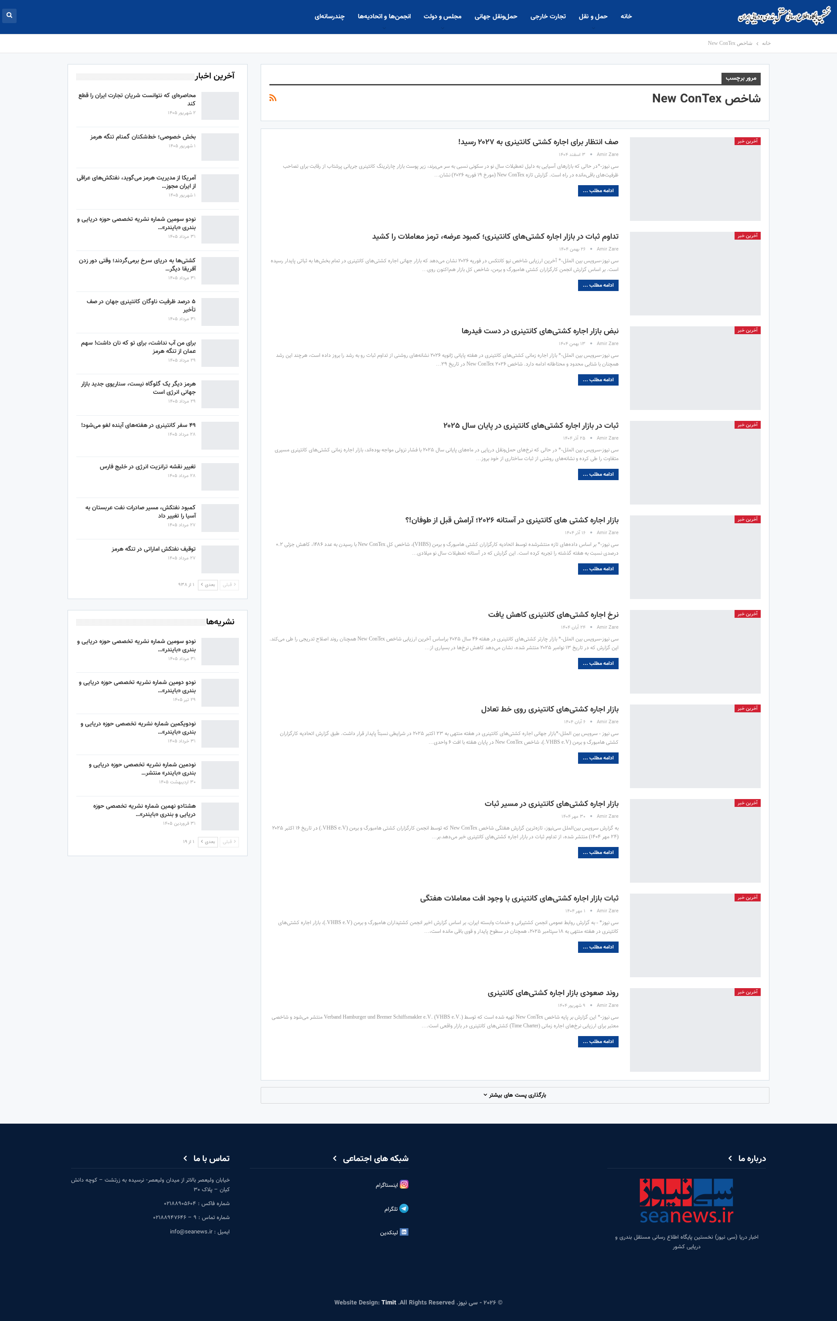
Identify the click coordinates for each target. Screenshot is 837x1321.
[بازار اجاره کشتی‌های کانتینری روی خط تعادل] (695, 746)
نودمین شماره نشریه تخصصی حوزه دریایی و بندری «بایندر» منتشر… (142, 769)
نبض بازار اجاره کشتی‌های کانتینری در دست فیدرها (540, 331)
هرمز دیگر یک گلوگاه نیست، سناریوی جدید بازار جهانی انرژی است (138, 388)
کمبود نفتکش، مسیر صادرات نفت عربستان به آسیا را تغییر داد (140, 512)
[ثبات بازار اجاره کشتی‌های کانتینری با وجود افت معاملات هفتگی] (695, 935)
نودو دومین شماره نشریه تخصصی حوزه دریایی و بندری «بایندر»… (137, 687)
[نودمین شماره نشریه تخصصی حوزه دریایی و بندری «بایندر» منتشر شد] (220, 775)
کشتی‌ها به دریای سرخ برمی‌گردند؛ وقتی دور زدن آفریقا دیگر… (137, 265)
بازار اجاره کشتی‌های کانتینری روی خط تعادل (550, 710)
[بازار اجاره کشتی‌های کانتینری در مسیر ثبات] (695, 841)
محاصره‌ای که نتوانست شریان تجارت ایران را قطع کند (137, 100)
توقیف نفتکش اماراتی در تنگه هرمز (154, 549)
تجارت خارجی (548, 17)
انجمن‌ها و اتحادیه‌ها (384, 17)
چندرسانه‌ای (330, 17)
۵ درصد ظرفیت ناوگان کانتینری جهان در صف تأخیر (141, 306)
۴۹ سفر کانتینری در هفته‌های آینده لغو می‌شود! (138, 425)
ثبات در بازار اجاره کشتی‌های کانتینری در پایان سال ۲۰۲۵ (531, 426)
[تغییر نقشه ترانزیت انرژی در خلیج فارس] (220, 477)
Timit (388, 1303)
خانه (626, 17)
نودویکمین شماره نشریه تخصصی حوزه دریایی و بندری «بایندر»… (138, 728)
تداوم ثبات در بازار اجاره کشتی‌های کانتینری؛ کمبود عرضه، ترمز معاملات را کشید (495, 237)
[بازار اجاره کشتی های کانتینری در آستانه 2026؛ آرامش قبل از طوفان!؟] (695, 557)
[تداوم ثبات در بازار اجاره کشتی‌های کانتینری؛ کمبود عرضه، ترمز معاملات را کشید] (695, 273)
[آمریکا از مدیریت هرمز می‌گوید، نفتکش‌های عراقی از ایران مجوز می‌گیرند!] (220, 188)
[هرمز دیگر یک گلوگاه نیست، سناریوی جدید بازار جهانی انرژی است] (220, 394)
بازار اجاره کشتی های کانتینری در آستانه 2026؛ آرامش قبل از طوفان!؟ (512, 521)
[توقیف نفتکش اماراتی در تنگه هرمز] (220, 559)
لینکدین (390, 1233)
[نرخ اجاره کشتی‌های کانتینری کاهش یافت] (695, 652)
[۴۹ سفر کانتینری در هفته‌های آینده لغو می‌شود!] (220, 436)
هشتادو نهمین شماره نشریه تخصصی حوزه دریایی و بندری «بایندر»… (144, 811)
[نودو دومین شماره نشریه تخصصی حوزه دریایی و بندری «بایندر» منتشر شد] (220, 693)
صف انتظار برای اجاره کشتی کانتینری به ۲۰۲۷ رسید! (538, 142)
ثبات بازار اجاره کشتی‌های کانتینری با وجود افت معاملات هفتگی (519, 899)
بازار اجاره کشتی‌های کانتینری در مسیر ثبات (552, 804)
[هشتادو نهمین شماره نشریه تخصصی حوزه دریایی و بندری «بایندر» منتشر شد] (220, 816)
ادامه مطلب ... (598, 191)
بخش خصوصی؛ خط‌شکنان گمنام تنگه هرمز (143, 137)
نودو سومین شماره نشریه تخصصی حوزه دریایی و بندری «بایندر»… (136, 224)
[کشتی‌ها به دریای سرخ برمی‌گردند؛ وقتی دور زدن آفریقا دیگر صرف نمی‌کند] (220, 271)
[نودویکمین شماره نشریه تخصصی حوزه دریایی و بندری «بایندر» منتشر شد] (220, 734)
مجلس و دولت (443, 17)
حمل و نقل (593, 17)
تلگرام (391, 1210)
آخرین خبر (748, 141)
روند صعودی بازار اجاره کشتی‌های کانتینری (553, 993)
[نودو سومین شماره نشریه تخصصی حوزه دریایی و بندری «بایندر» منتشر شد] (220, 230)
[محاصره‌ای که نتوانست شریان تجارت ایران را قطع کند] (220, 106)
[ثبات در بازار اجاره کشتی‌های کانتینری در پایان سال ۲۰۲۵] (695, 463)
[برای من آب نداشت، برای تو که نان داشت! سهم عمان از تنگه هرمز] (220, 353)
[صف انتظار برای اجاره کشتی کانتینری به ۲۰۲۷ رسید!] (695, 179)
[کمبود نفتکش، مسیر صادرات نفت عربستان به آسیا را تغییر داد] (220, 518)
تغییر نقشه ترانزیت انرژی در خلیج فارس (148, 467)
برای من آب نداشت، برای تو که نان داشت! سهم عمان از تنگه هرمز (138, 347)
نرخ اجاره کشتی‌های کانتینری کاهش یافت (553, 615)
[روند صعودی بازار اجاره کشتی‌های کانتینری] (695, 1030)
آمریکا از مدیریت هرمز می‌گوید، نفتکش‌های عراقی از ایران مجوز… (136, 182)
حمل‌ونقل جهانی (496, 17)
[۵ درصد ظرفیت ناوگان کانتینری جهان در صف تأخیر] (220, 312)
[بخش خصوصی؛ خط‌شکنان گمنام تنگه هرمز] (220, 147)
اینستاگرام (388, 1185)
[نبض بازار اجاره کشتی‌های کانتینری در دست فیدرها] (695, 368)
